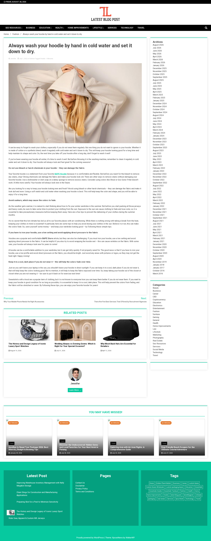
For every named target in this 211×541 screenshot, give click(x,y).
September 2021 (160, 218)
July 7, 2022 (23, 59)
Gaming (156, 317)
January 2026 (158, 65)
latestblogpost (188, 495)
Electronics (157, 305)
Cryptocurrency (159, 299)
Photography (158, 338)
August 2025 (158, 80)
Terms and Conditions (84, 491)
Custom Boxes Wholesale (155, 487)
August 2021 (158, 221)
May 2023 (157, 159)
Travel (141, 28)
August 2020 (158, 256)
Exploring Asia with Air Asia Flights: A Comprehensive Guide (127, 448)
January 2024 (158, 136)
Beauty (156, 288)
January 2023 (158, 171)
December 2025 (160, 68)
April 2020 (157, 259)
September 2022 (160, 183)
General (156, 320)
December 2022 (160, 174)
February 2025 (159, 98)
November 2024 (160, 106)
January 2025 (158, 100)
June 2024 (157, 121)
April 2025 (157, 92)
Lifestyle (97, 28)
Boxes (152, 483)
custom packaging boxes (174, 487)
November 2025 (160, 71)
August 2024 (158, 115)
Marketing (157, 335)
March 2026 (158, 59)
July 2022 (157, 188)
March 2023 (158, 165)
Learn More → (75, 390)
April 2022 (157, 197)
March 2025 (158, 95)
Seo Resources (13, 28)
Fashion (32, 59)
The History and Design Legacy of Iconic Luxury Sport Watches (27, 345)
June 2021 (157, 227)
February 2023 (159, 168)
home (197, 491)
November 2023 (160, 142)
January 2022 (158, 206)
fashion (183, 491)
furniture (156, 314)
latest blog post (176, 495)
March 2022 (158, 200)
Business (30, 28)
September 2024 (160, 112)
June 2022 (157, 191)
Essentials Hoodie (155, 491)
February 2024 (159, 133)
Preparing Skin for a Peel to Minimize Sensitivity (38, 502)
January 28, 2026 (16, 453)
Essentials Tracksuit (171, 491)
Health (59, 28)
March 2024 (158, 130)
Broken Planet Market (163, 483)
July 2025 (157, 83)
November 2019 (160, 262)
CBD (155, 297)
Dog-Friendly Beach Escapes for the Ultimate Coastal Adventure (178, 448)
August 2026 (158, 45)
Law (154, 329)
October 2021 (158, 215)
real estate (161, 499)
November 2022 (160, 177)
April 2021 (157, 232)
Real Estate (158, 341)
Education (44, 28)
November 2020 (160, 247)
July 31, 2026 (60, 351)
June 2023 (157, 156)
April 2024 (157, 127)
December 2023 (160, 139)
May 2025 (157, 89)
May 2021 (157, 229)
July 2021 (157, 224)
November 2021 (160, 212)
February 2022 (159, 203)
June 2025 (157, 86)
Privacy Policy (81, 488)
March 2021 (158, 235)
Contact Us (80, 483)
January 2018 (158, 265)
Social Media (158, 349)
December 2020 (160, 244)
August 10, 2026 (15, 351)
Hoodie (43, 59)
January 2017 (158, 268)
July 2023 (157, 153)
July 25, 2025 (116, 453)
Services (112, 28)
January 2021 (158, 241)
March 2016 (158, 273)
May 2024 (157, 124)
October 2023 (158, 144)
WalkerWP (130, 537)
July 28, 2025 (65, 453)
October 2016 (158, 271)
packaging (151, 499)
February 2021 (159, 238)
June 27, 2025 (168, 453)
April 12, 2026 (106, 351)
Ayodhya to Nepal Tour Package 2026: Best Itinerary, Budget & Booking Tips (28, 448)
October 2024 (158, 109)
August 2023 (158, 150)
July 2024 (157, 118)
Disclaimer (80, 486)
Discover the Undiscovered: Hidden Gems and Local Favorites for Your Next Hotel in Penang (78, 447)
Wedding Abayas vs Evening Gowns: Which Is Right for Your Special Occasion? (75, 345)
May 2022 (157, 194)
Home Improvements (78, 28)
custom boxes (194, 483)
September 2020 (160, 253)
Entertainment (158, 308)
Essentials (198, 487)
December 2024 (160, 103)
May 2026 (157, 54)
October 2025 (158, 74)
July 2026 (157, 48)
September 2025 (160, 77)
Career (155, 294)
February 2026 (159, 62)
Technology (127, 28)
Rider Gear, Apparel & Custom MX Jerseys (27, 518)
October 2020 (158, 250)
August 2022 (158, 185)
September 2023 (160, 147)
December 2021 (160, 209)
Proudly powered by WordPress (90, 537)
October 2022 (158, 180)
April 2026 (157, 56)
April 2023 (157, 162)
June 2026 (157, 51)
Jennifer (13, 59)
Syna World (179, 499)
